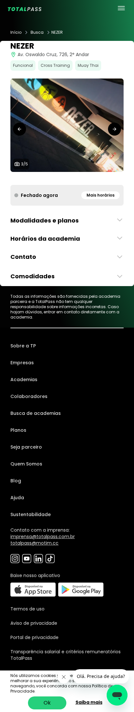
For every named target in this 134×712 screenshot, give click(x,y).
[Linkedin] (38, 558)
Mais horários (100, 195)
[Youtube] (26, 558)
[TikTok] (50, 558)
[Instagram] (15, 558)
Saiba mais (88, 702)
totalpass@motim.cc (34, 543)
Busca (37, 32)
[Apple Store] (33, 590)
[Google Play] (80, 590)
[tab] (56, 178)
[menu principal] (121, 8)
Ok (47, 702)
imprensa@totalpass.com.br (42, 536)
